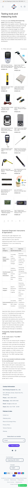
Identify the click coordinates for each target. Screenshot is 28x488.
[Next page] (23, 220)
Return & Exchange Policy (9, 421)
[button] (2, 6)
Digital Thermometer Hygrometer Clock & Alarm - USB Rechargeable (7, 211)
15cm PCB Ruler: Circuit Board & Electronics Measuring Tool (6, 191)
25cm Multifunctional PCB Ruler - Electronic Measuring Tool (20, 170)
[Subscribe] (23, 440)
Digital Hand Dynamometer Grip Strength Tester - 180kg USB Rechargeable (7, 129)
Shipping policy (7, 418)
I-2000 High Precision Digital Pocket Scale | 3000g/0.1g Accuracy (19, 88)
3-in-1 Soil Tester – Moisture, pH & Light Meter (20, 190)
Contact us (5, 415)
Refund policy (13, 479)
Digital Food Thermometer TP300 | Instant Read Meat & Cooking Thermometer (20, 149)
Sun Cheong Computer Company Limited (14, 478)
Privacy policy (21, 479)
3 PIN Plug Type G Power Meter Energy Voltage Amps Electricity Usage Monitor (7, 66)
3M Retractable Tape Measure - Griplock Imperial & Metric (7, 170)
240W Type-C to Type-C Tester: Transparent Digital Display (20, 108)
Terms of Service (7, 428)
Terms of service (10, 482)
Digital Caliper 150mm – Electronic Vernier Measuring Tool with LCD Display (19, 67)
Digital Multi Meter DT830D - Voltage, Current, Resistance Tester (7, 108)
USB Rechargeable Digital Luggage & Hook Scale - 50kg (7, 149)
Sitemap (5, 431)
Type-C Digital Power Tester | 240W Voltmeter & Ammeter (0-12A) (20, 211)
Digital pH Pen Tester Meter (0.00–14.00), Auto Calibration (7, 88)
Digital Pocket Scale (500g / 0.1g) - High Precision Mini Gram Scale (20, 129)
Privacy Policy (6, 424)
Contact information (14, 484)
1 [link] (4, 221)
